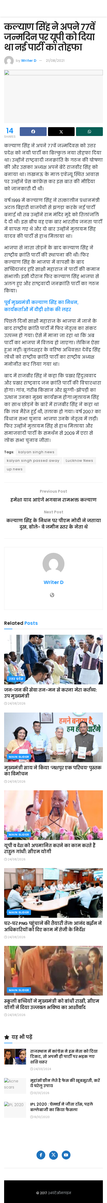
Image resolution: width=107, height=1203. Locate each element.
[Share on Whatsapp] (89, 131)
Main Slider (19, 756)
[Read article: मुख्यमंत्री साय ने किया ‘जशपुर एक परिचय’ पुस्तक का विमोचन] (53, 737)
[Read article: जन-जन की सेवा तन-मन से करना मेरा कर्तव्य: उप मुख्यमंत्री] (53, 659)
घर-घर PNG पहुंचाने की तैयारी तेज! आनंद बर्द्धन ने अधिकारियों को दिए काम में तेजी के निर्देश (53, 926)
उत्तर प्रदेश (16, 679)
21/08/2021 (55, 60)
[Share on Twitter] (61, 131)
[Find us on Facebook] (40, 1155)
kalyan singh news (36, 452)
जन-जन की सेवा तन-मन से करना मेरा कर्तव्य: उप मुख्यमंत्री (50, 693)
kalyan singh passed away (33, 460)
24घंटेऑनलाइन (59, 1193)
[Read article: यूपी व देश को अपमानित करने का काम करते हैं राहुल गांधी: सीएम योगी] (53, 815)
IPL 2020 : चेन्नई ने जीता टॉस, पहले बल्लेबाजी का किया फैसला (61, 1107)
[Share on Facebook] (33, 131)
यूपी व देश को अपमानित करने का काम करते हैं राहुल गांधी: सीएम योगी (49, 848)
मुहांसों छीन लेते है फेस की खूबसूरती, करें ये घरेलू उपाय (65, 1083)
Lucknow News (79, 460)
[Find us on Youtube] (66, 1155)
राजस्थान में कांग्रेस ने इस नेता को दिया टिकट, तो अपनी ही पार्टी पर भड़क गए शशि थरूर (64, 1057)
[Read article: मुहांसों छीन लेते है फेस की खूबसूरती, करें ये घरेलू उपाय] (15, 1086)
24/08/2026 (16, 703)
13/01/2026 (41, 1093)
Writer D (28, 60)
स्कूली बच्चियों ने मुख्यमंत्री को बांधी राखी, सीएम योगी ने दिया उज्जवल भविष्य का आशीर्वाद (51, 1004)
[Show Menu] (100, 8)
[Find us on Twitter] (53, 1155)
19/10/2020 (41, 1117)
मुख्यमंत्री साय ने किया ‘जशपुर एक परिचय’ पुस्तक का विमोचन (53, 771)
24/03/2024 (42, 1069)
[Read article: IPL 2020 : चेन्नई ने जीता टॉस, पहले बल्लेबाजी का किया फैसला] (15, 1109)
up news (15, 469)
